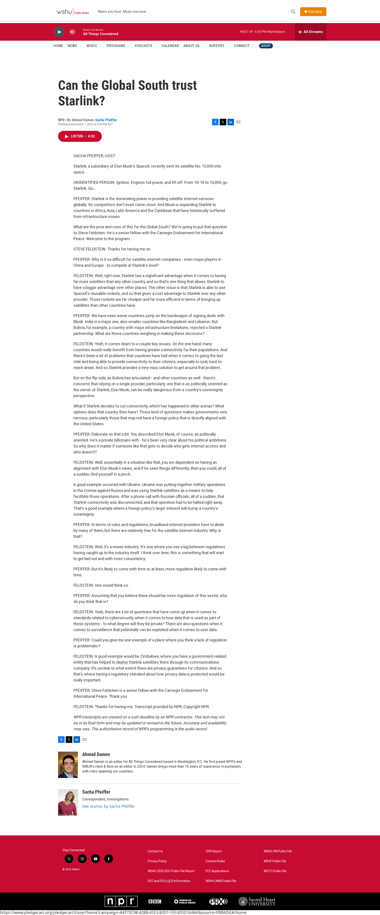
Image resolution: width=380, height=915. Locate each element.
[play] (59, 32)
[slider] (79, 31)
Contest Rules (215, 861)
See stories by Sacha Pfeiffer (108, 806)
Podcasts (143, 45)
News (72, 45)
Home (58, 45)
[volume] (72, 32)
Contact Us (155, 851)
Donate (315, 11)
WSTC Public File (275, 871)
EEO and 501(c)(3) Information (169, 881)
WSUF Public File (275, 861)
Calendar (170, 45)
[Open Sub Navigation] (80, 45)
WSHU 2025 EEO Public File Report (171, 871)
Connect (242, 45)
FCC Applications (217, 871)
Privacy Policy (157, 861)
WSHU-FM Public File (278, 851)
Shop (266, 45)
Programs (116, 45)
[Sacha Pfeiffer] (68, 802)
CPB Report (214, 851)
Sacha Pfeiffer (106, 120)
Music (92, 45)
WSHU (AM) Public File (221, 881)
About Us (191, 45)
